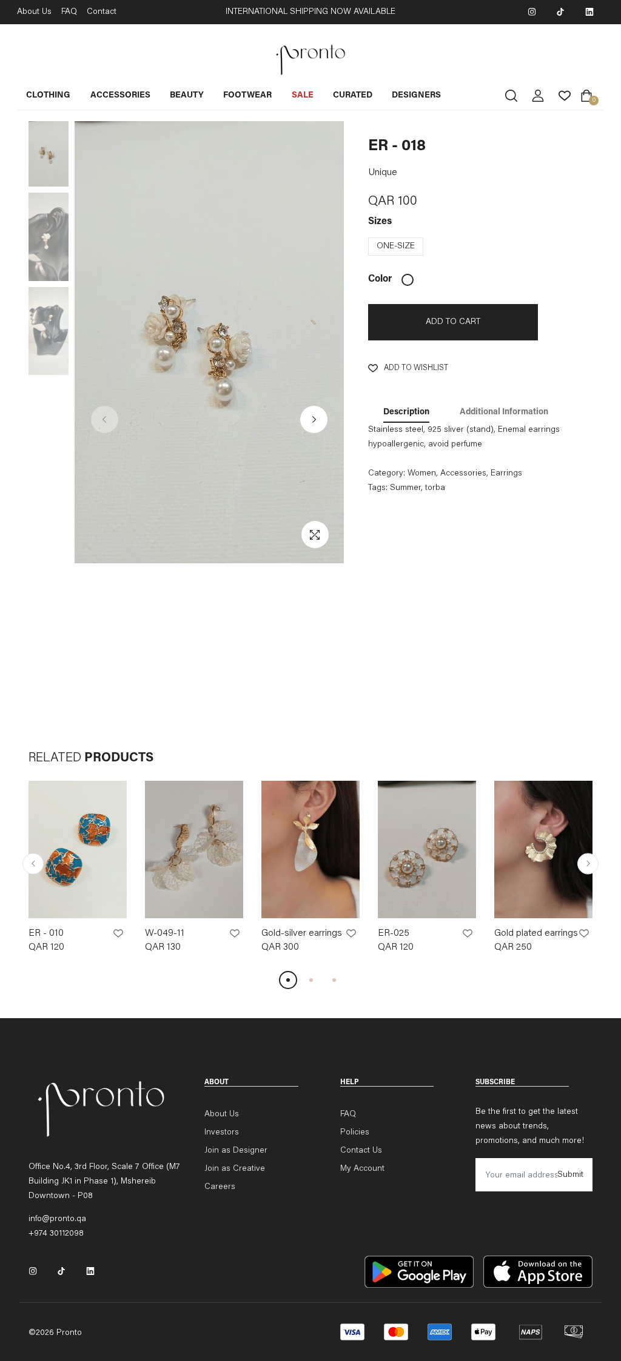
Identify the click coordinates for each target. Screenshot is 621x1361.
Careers (219, 1187)
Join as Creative (234, 1169)
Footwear (247, 95)
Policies (354, 1132)
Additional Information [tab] (504, 412)
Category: (386, 473)
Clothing (48, 95)
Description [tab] (406, 412)
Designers (416, 95)
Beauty (187, 95)
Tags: (378, 488)
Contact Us (361, 1151)
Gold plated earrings (536, 933)
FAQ (69, 12)
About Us (34, 12)
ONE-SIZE (396, 246)
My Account (362, 1169)
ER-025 (393, 933)
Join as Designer (235, 1151)
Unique (382, 172)
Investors (221, 1132)
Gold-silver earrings (301, 933)
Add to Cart (453, 322)
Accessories (120, 95)
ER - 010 (46, 933)
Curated (352, 95)
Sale (303, 95)
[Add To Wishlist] (118, 933)
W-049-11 (164, 933)
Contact (101, 12)
